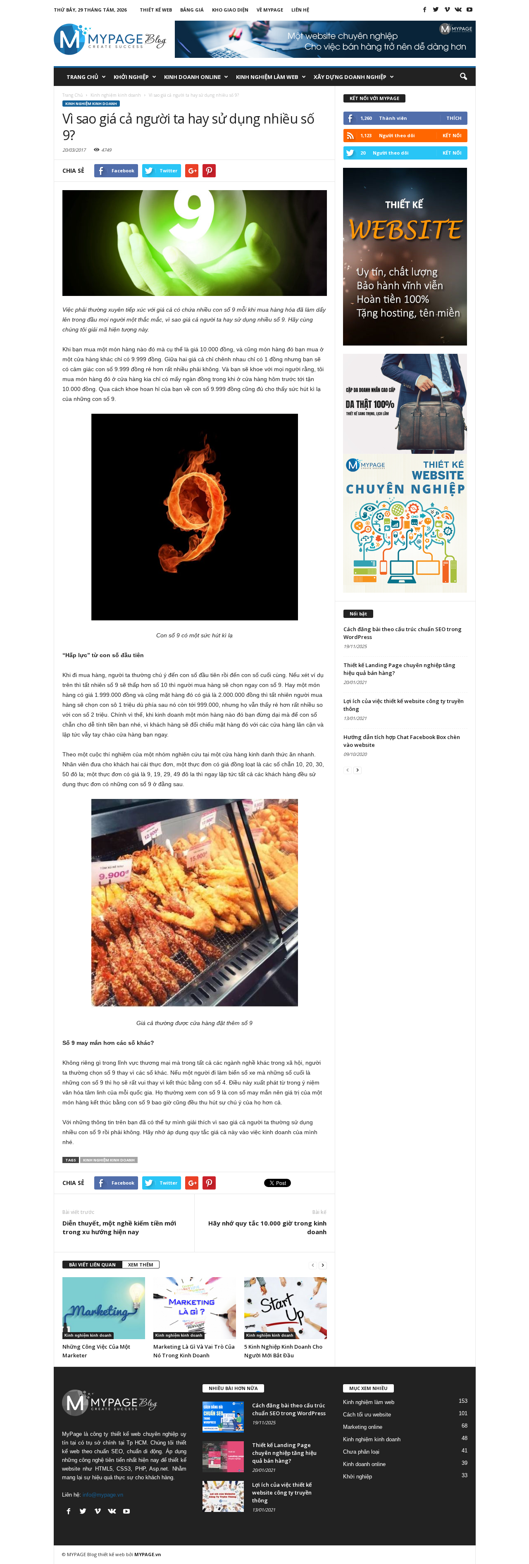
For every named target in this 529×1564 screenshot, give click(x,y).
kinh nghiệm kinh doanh (109, 1160)
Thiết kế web (156, 10)
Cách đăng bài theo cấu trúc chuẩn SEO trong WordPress (289, 1409)
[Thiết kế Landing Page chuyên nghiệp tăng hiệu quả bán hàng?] (223, 1456)
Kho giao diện (230, 10)
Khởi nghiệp (131, 77)
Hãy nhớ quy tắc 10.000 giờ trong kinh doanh (267, 1227)
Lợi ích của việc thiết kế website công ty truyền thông (282, 1492)
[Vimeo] (447, 9)
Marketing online (362, 1427)
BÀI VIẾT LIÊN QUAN (92, 1264)
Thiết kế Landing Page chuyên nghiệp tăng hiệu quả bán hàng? (284, 1452)
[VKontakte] (458, 9)
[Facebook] (425, 9)
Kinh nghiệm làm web (267, 77)
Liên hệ (300, 10)
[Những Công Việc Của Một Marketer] (103, 1308)
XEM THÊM (140, 1264)
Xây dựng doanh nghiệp (350, 77)
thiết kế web (111, 1554)
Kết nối (452, 135)
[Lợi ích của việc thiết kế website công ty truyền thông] (223, 1496)
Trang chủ (82, 77)
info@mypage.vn (103, 1495)
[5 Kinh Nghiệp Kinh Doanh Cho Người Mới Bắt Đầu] (285, 1308)
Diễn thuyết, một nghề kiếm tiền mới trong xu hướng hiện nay (119, 1227)
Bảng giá (192, 10)
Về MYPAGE (270, 10)
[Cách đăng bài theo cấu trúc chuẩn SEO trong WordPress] (223, 1417)
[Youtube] (469, 9)
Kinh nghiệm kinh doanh (91, 103)
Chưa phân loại (361, 1452)
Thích (454, 118)
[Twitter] (436, 9)
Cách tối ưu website (367, 1414)
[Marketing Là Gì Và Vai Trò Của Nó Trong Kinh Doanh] (194, 1308)
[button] (463, 77)
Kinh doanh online (192, 77)
